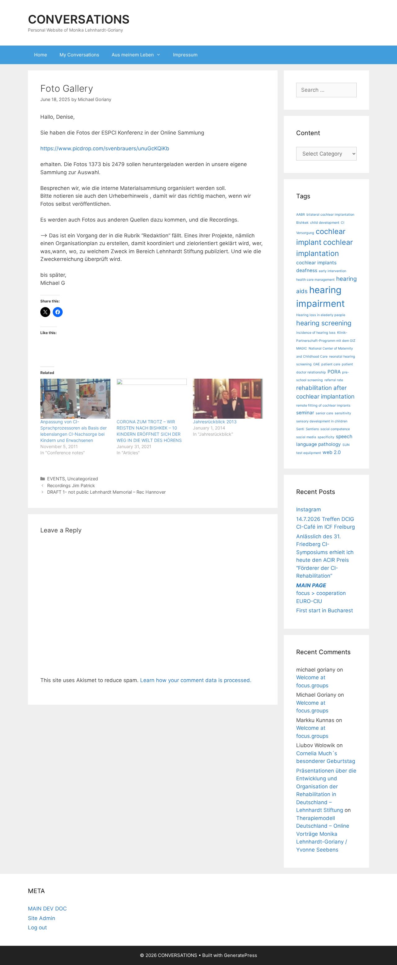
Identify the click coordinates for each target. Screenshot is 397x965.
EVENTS (56, 478)
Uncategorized (82, 478)
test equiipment (308, 453)
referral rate (333, 380)
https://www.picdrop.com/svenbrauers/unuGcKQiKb (104, 148)
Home (40, 55)
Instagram (308, 509)
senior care (324, 413)
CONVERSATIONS (79, 19)
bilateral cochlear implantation (330, 215)
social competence (335, 429)
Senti (300, 429)
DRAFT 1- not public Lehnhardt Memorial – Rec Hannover (106, 492)
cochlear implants (316, 263)
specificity (326, 437)
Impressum (185, 55)
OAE (316, 364)
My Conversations (79, 55)
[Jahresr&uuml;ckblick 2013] (228, 399)
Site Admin (41, 918)
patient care (330, 364)
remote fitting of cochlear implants (323, 405)
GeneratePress (240, 955)
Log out (37, 927)
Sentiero (312, 429)
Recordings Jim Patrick (71, 485)
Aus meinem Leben (133, 55)
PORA (334, 372)
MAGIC (301, 348)
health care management (315, 280)
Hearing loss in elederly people (320, 315)
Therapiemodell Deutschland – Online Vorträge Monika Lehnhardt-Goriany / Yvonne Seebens (322, 834)
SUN (346, 445)
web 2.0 (332, 452)
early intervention (332, 271)
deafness (306, 270)
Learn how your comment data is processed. (196, 680)
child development (324, 223)
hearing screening (323, 323)
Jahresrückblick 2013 (215, 421)
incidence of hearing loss (316, 333)
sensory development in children (321, 421)
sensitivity (343, 413)
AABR (300, 215)
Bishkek (302, 223)
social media (306, 437)
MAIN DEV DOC (47, 909)
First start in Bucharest (324, 610)
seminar (305, 413)
